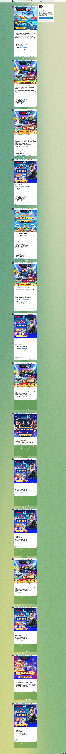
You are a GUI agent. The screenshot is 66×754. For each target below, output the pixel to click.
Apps (47, 20)
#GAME (19, 56)
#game (19, 444)
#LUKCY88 (22, 56)
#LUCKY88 (23, 105)
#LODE (19, 202)
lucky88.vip (21, 542)
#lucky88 (21, 186)
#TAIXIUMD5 (17, 105)
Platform (50, 20)
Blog (44, 20)
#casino (21, 444)
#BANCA (16, 56)
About (42, 20)
